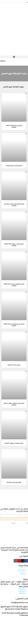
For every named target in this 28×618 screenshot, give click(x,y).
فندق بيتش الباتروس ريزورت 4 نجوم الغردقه (14, 404)
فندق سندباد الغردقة (14, 364)
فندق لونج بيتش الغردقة (14, 482)
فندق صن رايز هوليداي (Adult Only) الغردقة (14, 325)
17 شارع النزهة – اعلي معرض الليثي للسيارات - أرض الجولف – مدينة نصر (14, 583)
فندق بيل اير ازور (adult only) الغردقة (14, 126)
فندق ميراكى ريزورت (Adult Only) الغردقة (14, 244)
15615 (2, 61)
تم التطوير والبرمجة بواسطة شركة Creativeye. (15, 614)
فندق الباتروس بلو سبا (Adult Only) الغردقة (14, 285)
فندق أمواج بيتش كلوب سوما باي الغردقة (14, 204)
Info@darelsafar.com (19, 602)
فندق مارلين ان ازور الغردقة (14, 165)
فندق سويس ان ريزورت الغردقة (14, 443)
